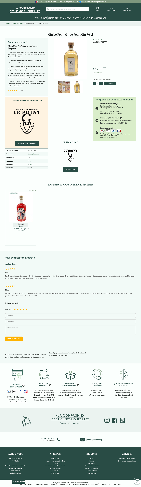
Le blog (55, 463)
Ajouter (110, 83)
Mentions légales (55, 468)
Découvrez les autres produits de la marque (27, 100)
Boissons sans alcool (91, 466)
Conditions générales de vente (55, 466)
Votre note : (8, 309)
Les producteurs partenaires (55, 461)
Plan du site (55, 473)
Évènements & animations (127, 461)
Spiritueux (53, 18)
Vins (37, 18)
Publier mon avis (13, 339)
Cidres (76, 18)
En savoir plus (70, 169)
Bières (44, 18)
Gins (94, 39)
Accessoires (100, 18)
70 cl (29, 161)
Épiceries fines (92, 471)
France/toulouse (33, 154)
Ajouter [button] (21, 243)
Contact (55, 471)
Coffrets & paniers (91, 468)
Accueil (7, 24)
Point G (30, 165)
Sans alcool (65, 18)
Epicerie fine (86, 18)
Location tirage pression (127, 458)
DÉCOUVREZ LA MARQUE (27, 143)
